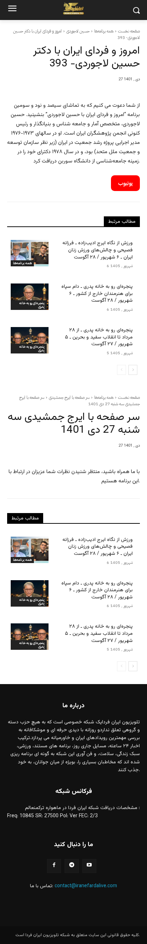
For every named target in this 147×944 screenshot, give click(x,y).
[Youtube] (89, 866)
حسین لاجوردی (78, 31)
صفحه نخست (129, 31)
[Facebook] (54, 866)
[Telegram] (71, 866)
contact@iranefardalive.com (86, 886)
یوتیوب (125, 183)
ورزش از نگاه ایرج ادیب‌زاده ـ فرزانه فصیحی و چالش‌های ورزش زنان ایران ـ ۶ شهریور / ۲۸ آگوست (97, 250)
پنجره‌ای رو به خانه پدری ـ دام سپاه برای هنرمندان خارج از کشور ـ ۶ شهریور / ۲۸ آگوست (97, 294)
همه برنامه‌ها (103, 31)
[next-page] (132, 370)
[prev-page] (121, 370)
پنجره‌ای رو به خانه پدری (32, 304)
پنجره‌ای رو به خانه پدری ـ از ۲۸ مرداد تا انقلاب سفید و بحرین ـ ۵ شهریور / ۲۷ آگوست (99, 337)
